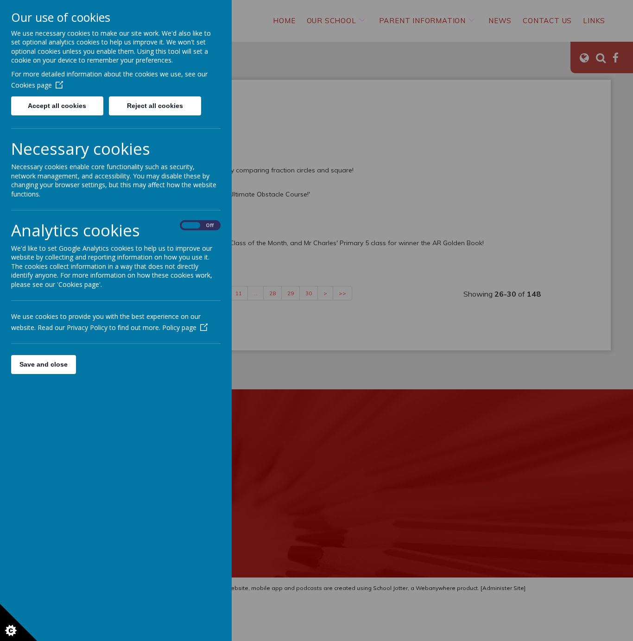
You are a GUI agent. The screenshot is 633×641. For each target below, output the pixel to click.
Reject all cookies (155, 105)
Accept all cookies (57, 105)
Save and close (43, 364)
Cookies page (31, 85)
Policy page (179, 327)
